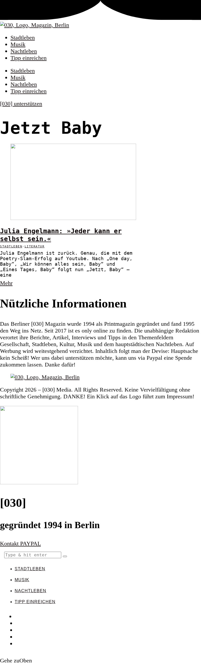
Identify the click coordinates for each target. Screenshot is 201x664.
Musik (17, 44)
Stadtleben (22, 37)
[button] (65, 556)
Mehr (6, 283)
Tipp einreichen (28, 58)
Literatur (35, 246)
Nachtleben (23, 51)
